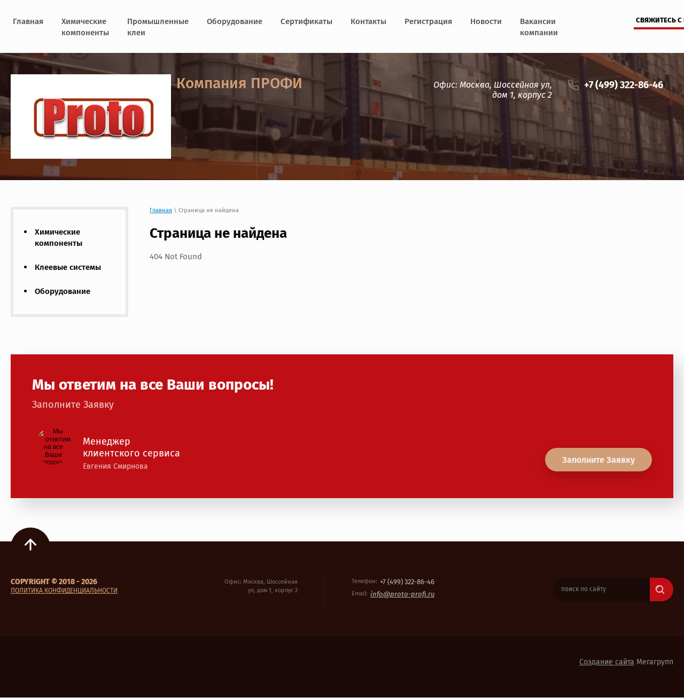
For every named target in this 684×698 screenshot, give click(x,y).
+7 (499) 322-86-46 (623, 85)
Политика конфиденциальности (64, 590)
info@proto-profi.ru (402, 594)
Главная (161, 210)
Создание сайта (606, 661)
